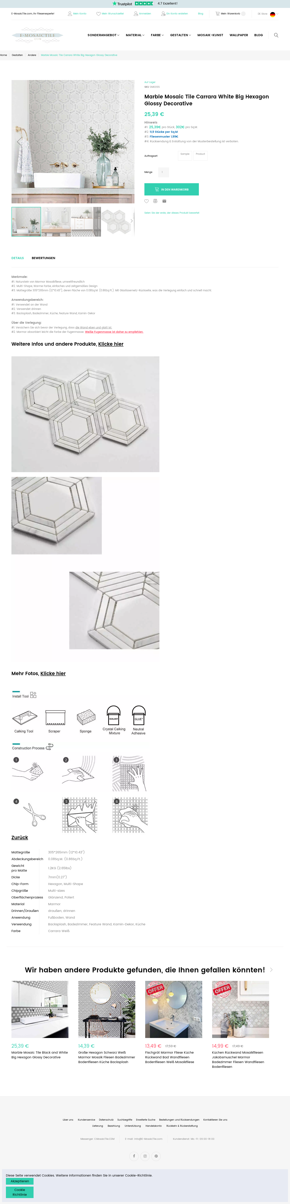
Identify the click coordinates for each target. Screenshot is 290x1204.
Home (3, 55)
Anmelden (145, 14)
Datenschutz (106, 1120)
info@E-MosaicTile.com (148, 1139)
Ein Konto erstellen (177, 14)
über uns (68, 1120)
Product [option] (200, 154)
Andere (32, 55)
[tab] (17, 258)
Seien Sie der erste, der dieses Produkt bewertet (171, 213)
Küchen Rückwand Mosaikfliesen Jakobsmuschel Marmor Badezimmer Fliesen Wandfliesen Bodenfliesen (238, 1059)
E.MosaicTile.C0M (104, 1139)
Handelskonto (154, 1126)
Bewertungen (43, 258)
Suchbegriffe (124, 1120)
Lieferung (97, 1126)
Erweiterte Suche (145, 1120)
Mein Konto (79, 14)
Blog (200, 14)
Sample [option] (185, 154)
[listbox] (193, 156)
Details (17, 258)
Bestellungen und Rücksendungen (179, 1120)
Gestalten (17, 55)
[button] (265, 14)
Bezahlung (114, 1126)
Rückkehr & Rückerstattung (182, 1126)
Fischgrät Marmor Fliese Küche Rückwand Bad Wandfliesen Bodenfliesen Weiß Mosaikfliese (169, 1057)
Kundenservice (86, 1120)
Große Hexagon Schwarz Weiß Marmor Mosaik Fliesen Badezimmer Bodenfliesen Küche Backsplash (106, 1057)
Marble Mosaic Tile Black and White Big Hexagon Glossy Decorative (39, 1055)
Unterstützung (133, 1126)
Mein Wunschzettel (113, 14)
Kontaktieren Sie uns (215, 1120)
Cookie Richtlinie (20, 1192)
